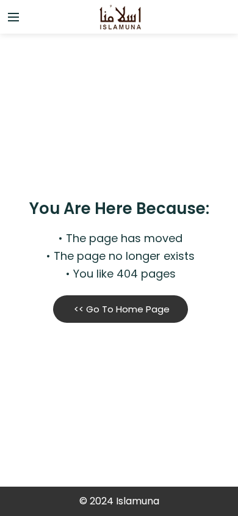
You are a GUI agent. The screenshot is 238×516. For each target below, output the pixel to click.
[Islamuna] (119, 17)
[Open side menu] (11, 17)
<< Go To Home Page (120, 309)
